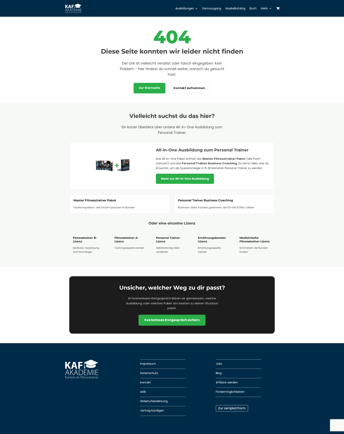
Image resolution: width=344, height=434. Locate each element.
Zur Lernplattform (232, 408)
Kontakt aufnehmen (189, 88)
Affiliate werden (227, 382)
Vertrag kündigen (152, 410)
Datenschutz (149, 373)
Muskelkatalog (235, 8)
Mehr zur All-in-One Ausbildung (185, 179)
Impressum (148, 364)
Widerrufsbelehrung (154, 401)
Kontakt (145, 382)
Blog (219, 373)
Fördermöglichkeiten (230, 392)
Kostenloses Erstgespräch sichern (172, 320)
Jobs (219, 364)
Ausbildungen (184, 8)
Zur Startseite (149, 88)
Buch (253, 8)
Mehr (264, 8)
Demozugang (211, 8)
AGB (143, 392)
